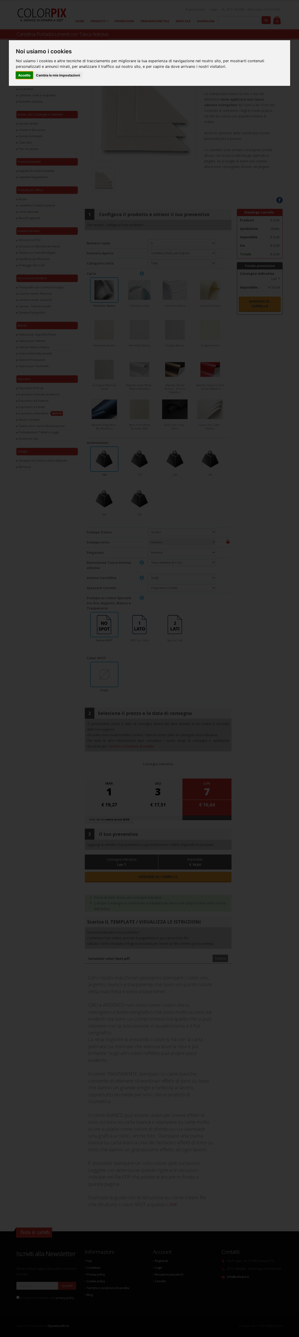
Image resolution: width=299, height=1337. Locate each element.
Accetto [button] (24, 75)
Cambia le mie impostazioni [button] (58, 75)
